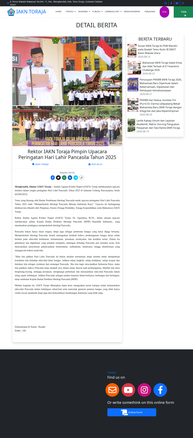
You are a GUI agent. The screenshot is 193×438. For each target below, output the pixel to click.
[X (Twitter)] (58, 177)
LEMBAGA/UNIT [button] (112, 11)
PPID (164, 12)
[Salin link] (81, 177)
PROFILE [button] (70, 11)
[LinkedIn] (70, 177)
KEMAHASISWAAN (132, 11)
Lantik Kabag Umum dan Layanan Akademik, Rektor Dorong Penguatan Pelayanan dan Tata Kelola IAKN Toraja (158, 124)
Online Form (135, 412)
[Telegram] (75, 177)
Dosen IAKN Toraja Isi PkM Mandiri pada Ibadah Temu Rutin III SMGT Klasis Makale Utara (157, 49)
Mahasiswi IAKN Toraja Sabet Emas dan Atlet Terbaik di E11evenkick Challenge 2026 (162, 66)
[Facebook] (53, 177)
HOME (58, 11)
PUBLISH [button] (96, 11)
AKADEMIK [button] (83, 11)
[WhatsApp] (64, 177)
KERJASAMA (150, 11)
